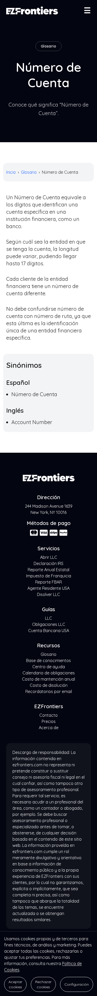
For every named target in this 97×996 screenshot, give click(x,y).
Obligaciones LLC (48, 624)
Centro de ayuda (48, 666)
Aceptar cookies (15, 984)
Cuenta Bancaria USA (48, 630)
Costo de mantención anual (48, 679)
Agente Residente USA (48, 588)
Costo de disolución (49, 685)
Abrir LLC (48, 557)
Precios (49, 721)
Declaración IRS (48, 563)
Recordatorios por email (48, 691)
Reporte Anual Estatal (48, 569)
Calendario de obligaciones (49, 672)
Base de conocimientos (48, 660)
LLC (48, 618)
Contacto (48, 715)
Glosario (29, 172)
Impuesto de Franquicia (48, 575)
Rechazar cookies (43, 984)
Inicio (11, 172)
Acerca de (48, 727)
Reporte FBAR (48, 582)
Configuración (76, 984)
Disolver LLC (48, 594)
